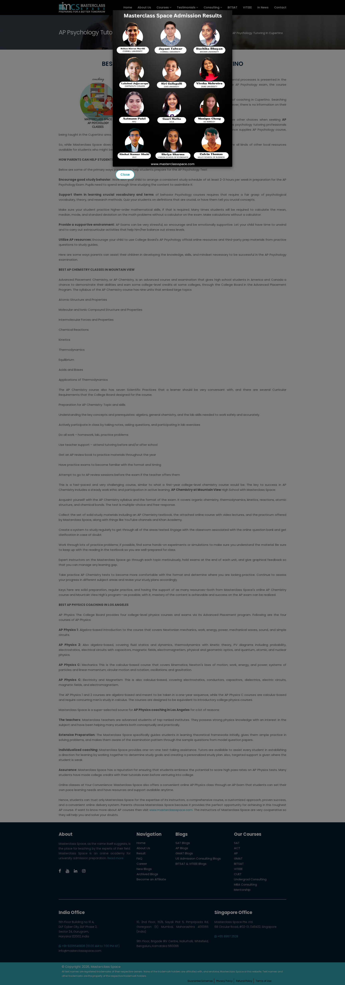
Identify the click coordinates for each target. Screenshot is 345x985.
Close (125, 174)
